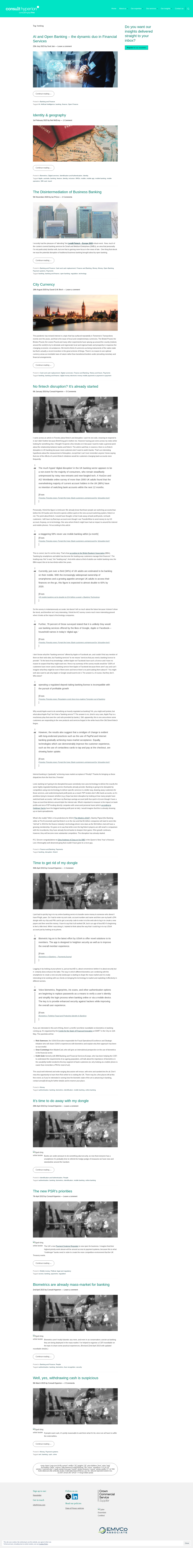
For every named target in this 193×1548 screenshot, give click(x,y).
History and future (96, 373)
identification (68, 1090)
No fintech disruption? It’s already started (65, 386)
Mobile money (45, 1271)
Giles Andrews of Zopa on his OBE (71, 840)
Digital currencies (67, 373)
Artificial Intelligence (48, 104)
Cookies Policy (43, 1544)
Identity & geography (49, 115)
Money (94, 268)
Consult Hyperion (56, 391)
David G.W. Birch (56, 290)
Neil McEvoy (55, 120)
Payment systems (39, 271)
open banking (65, 273)
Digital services (53, 175)
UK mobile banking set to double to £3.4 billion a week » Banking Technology (69, 597)
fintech (55, 852)
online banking (90, 1090)
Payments (49, 271)
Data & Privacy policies (74, 1508)
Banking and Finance (47, 101)
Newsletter (37, 1495)
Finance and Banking (84, 268)
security (79, 1367)
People (65, 1177)
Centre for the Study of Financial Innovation (75, 1031)
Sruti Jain (51, 46)
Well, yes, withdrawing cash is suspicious (65, 1378)
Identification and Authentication (71, 175)
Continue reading (45, 95)
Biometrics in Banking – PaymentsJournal (55, 957)
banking (58, 104)
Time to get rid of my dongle (55, 863)
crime (55, 1454)
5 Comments (71, 391)
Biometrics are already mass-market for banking (71, 1285)
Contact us (179, 9)
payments (54, 1274)
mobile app (90, 178)
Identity (85, 175)
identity (65, 178)
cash (50, 1454)
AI (39, 104)
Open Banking (109, 268)
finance (64, 104)
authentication (44, 1090)
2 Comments (67, 197)
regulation (74, 273)
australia (46, 178)
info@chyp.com (39, 1505)
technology (82, 273)
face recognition (69, 1367)
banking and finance (52, 273)
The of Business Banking (67, 192)
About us (122, 9)
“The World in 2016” (82, 818)
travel (50, 181)
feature (59, 178)
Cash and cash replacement (66, 268)
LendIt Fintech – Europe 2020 (80, 243)
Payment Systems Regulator (67, 1246)
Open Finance (73, 104)
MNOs (78, 178)
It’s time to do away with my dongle (61, 1101)
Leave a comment (65, 46)
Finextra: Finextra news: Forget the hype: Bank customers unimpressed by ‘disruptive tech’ (74, 498)
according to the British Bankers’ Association (87, 553)
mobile (83, 178)
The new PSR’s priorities (52, 1191)
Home (113, 9)
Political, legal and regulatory (61, 1271)
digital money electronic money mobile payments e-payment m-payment (85, 375)
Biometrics (43, 175)
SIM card (44, 181)
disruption (48, 852)
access (41, 1274)
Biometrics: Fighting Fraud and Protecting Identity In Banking (62, 1016)
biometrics (59, 1090)
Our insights (165, 9)
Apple (41, 178)
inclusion (72, 178)
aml (40, 1454)
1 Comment (67, 120)
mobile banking (100, 178)
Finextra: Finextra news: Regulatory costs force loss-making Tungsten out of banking (72, 699)
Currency (44, 284)
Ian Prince (55, 197)
